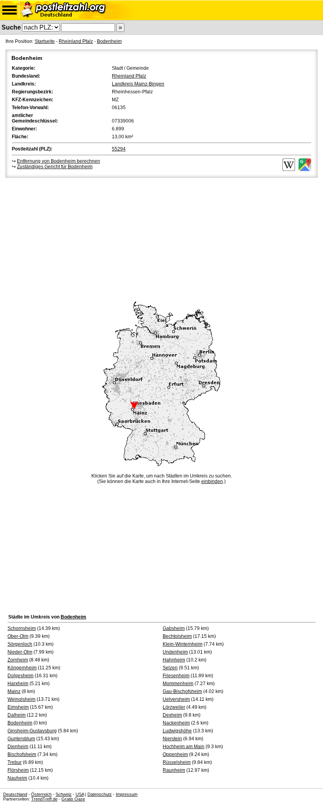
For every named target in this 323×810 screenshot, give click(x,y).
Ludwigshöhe (177, 731)
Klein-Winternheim (182, 644)
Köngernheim (22, 668)
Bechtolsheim (177, 636)
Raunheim (174, 770)
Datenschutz (99, 794)
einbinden (212, 481)
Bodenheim (109, 41)
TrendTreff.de (44, 799)
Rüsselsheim (177, 762)
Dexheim (172, 715)
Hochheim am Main (183, 746)
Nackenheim (176, 723)
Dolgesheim (20, 675)
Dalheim (16, 715)
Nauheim (17, 778)
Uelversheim (176, 699)
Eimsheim (18, 707)
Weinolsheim (21, 699)
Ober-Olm (17, 636)
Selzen (170, 668)
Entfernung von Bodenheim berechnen (58, 161)
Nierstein (172, 738)
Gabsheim (174, 628)
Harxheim (17, 683)
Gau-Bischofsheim (182, 691)
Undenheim (175, 652)
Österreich (41, 794)
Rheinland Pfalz (76, 41)
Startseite (45, 41)
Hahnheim (174, 660)
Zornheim (17, 660)
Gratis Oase (73, 799)
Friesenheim (176, 675)
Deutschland (15, 794)
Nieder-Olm (19, 652)
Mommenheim (178, 683)
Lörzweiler (174, 707)
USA (80, 794)
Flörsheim (18, 770)
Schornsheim (21, 628)
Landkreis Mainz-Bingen (138, 84)
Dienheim (17, 746)
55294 (119, 149)
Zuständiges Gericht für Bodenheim (55, 166)
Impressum (126, 794)
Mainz (13, 691)
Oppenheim (175, 754)
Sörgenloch (19, 644)
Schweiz (64, 794)
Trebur (14, 762)
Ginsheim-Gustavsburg (32, 731)
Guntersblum (21, 738)
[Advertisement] (161, 238)
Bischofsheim (21, 754)
